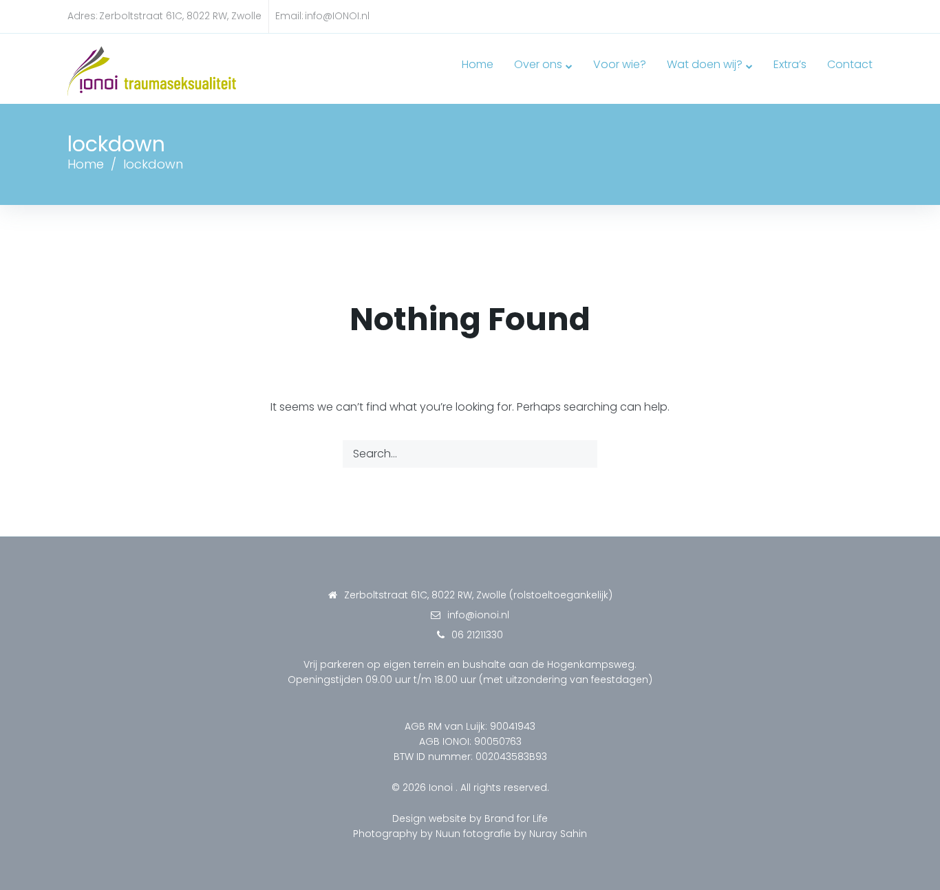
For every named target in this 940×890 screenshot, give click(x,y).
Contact (850, 64)
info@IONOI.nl (337, 16)
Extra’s (790, 64)
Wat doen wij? (705, 64)
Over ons (538, 64)
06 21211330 (477, 635)
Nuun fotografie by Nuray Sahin (511, 833)
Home (477, 64)
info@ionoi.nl (478, 615)
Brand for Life (516, 818)
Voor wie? (619, 64)
